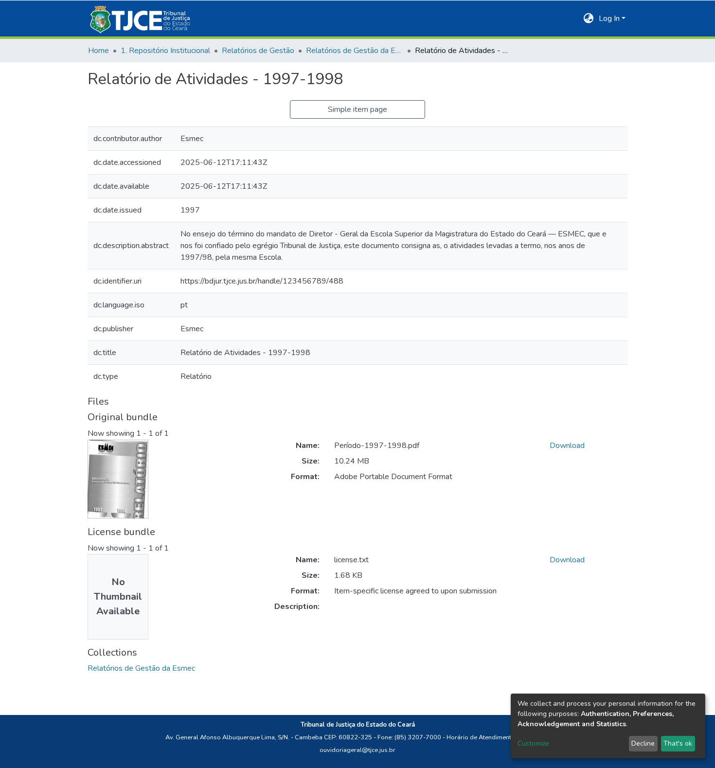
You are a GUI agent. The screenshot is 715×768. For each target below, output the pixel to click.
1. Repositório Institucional (165, 50)
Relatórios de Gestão (258, 50)
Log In (609, 18)
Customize (533, 743)
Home (98, 50)
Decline (643, 743)
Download (567, 445)
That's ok (677, 743)
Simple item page (357, 109)
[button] (589, 18)
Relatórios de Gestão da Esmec (354, 50)
